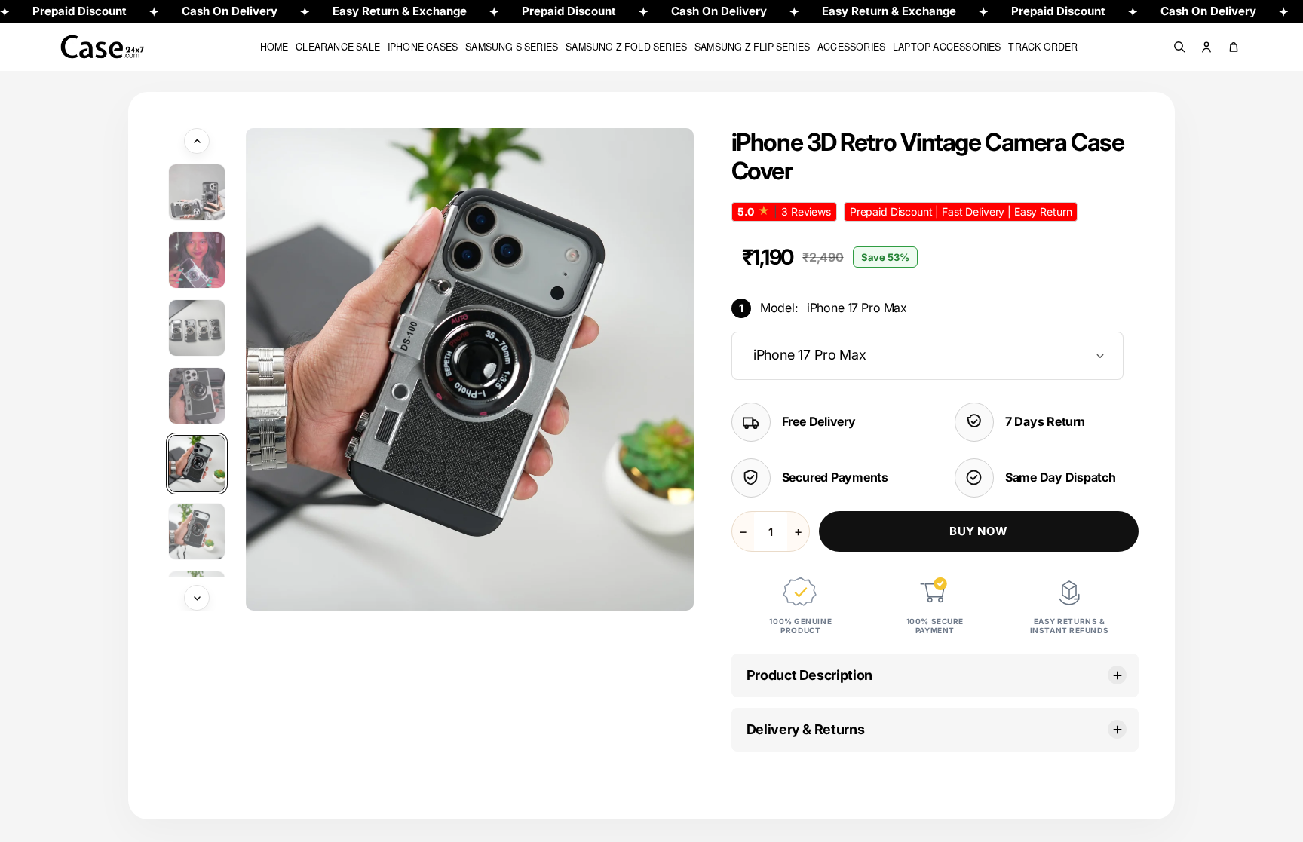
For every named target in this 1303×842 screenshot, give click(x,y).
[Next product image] (197, 598)
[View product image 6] (196, 531)
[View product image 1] (196, 192)
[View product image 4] (196, 395)
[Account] (1206, 47)
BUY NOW (978, 531)
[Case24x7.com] (114, 47)
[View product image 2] (196, 260)
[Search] (1179, 47)
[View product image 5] (196, 463)
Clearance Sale (338, 47)
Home (274, 47)
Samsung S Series (511, 47)
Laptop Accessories (947, 47)
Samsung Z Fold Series (626, 47)
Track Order (1043, 47)
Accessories (851, 47)
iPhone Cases (423, 47)
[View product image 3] (196, 328)
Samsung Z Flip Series (752, 47)
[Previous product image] (197, 141)
